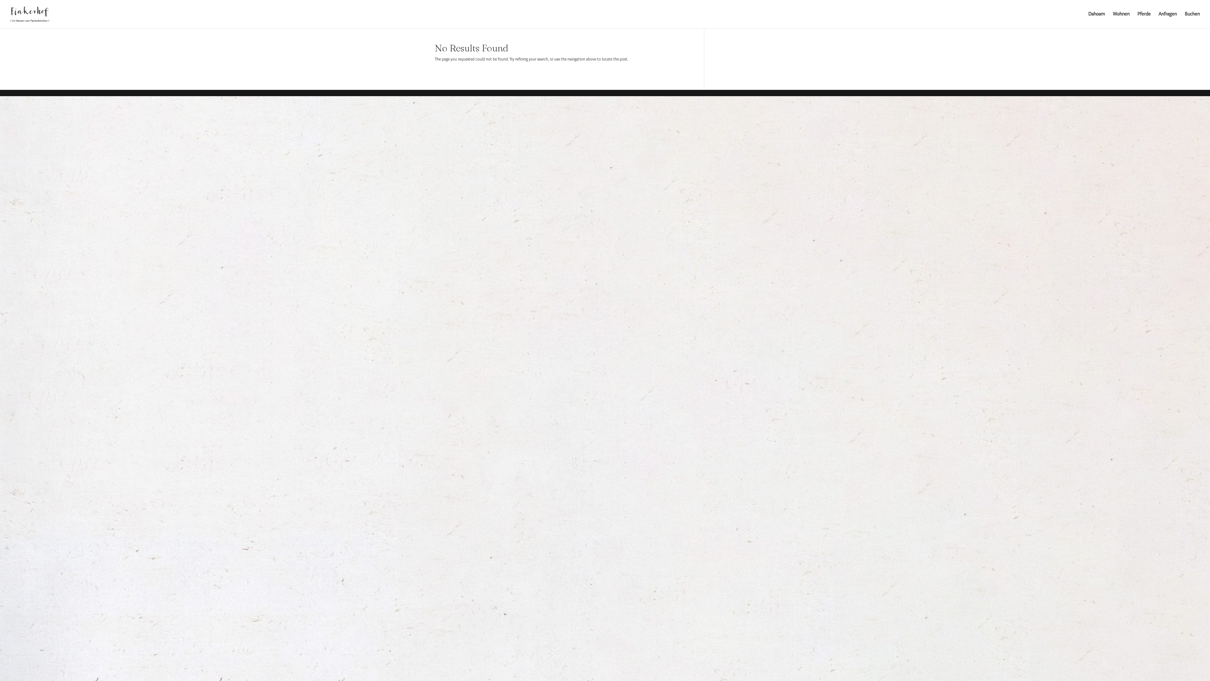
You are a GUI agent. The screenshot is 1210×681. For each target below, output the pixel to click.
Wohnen (1121, 14)
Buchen (1192, 14)
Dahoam (1096, 14)
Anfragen (1168, 14)
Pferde (1144, 14)
